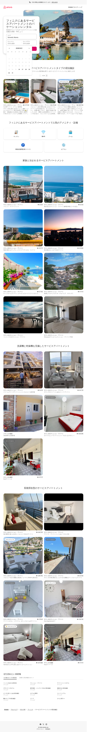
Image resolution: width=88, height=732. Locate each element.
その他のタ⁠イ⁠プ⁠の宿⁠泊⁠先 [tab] (10, 677)
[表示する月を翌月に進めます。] (29, 48)
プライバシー (40, 729)
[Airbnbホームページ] (7, 7)
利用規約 (47, 729)
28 (26, 69)
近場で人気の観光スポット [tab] (26, 677)
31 (12, 73)
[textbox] (14, 43)
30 (9, 73)
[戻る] (40, 75)
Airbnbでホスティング (75, 7)
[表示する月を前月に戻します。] (9, 48)
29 (29, 69)
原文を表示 (55, 2)
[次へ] (46, 75)
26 (19, 69)
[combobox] (21, 37)
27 (22, 69)
